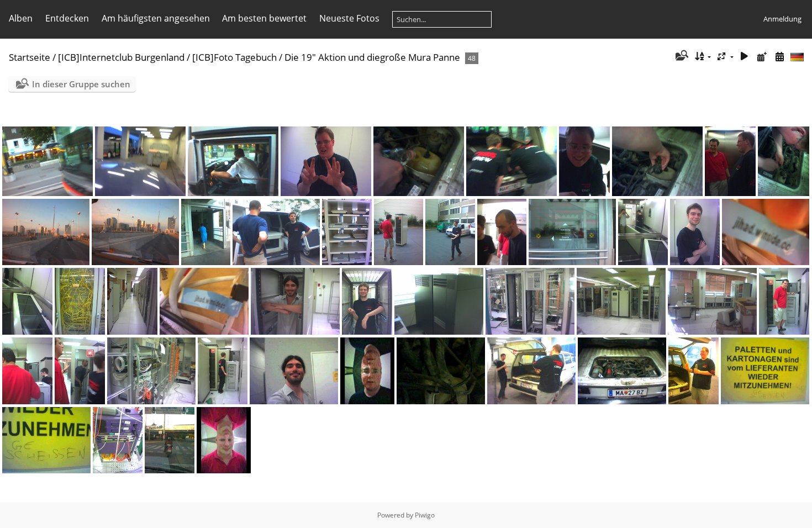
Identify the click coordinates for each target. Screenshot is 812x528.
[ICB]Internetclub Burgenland (121, 57)
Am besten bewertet (264, 18)
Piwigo (425, 515)
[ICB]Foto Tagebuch (234, 57)
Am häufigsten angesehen (156, 18)
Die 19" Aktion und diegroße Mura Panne (372, 57)
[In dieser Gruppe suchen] (680, 56)
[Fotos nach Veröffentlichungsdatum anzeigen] (761, 57)
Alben (21, 18)
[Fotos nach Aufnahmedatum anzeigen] (779, 57)
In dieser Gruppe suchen (81, 83)
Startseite (29, 57)
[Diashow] (744, 57)
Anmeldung (782, 19)
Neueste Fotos (349, 18)
